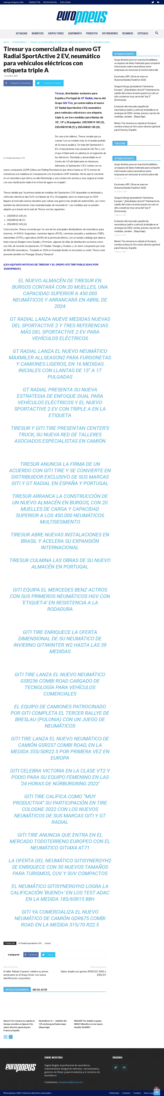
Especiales (143, 33)
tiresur (48, 943)
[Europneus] (82, 16)
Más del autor (40, 989)
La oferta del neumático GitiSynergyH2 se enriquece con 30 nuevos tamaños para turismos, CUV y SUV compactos (60, 866)
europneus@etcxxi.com (71, 1082)
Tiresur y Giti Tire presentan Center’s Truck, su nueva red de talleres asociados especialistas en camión (60, 434)
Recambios (127, 33)
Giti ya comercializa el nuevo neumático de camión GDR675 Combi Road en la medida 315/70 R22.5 (60, 918)
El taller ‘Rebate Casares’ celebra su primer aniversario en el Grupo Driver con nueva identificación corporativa (26, 975)
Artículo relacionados (17, 989)
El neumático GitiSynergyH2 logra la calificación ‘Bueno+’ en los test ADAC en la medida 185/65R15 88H (59, 892)
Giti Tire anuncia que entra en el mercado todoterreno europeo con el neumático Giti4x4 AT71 (60, 841)
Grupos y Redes (56, 33)
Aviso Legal (149, 1093)
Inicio (6, 41)
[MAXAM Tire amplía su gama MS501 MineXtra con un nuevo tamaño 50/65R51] (90, 1007)
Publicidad (114, 1093)
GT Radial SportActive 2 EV (29, 943)
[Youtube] (158, 2)
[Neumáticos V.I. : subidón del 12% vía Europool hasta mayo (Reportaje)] (55, 1007)
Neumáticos (38, 33)
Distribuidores (110, 33)
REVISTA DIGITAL (50, 2)
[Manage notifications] (156, 1089)
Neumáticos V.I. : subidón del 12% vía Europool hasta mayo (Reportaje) (52, 1024)
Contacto (126, 1093)
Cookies (137, 1093)
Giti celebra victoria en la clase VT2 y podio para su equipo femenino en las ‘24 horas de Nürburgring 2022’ (60, 777)
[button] (156, 33)
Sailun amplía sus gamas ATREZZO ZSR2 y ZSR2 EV (83, 973)
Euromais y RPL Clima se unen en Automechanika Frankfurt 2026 (131, 78)
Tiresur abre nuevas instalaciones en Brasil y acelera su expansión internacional (60, 541)
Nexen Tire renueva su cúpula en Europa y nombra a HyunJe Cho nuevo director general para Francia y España (137, 126)
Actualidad (21, 33)
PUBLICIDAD (65, 2)
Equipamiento (75, 33)
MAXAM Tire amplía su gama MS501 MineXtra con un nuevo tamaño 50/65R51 (88, 1024)
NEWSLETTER (34, 2)
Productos (92, 33)
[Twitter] (152, 2)
